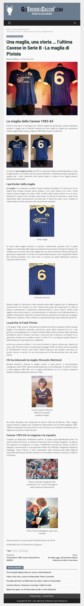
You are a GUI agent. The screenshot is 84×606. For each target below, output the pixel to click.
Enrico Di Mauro (13, 59)
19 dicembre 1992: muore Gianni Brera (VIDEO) (23, 557)
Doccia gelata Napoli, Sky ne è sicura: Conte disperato (28, 572)
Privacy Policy (35, 596)
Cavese (14, 551)
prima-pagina (23, 551)
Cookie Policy (47, 596)
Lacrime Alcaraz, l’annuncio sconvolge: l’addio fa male (28, 585)
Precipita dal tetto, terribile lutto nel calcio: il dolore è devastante (33, 581)
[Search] (75, 23)
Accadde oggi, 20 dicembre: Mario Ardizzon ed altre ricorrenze (63, 557)
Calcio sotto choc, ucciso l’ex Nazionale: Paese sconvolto (30, 577)
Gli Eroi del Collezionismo (14, 36)
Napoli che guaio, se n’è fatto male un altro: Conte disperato (31, 589)
